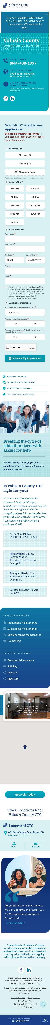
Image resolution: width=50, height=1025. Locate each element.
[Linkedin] (12, 98)
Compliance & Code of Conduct (25, 1004)
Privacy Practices (34, 998)
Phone (8, 266)
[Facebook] (6, 98)
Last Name (10, 244)
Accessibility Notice (18, 998)
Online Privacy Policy (25, 1001)
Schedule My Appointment (26, 358)
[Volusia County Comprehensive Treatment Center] (15, 5)
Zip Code (9, 255)
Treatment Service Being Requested (20, 307)
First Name (10, 234)
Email (8, 276)
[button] (25, 747)
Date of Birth (32, 255)
